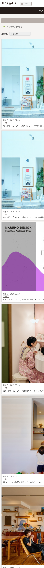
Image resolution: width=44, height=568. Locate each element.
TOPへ (27, 3)
